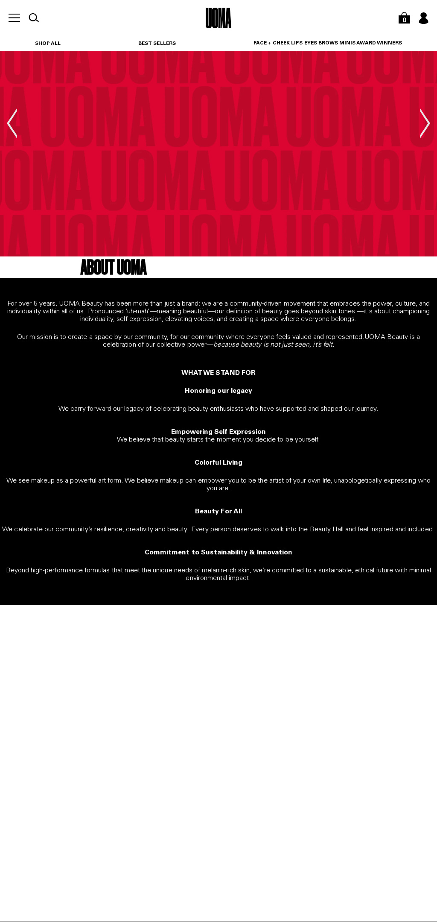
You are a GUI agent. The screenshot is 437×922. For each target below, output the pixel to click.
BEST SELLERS (157, 43)
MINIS (347, 43)
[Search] (34, 17)
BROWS (328, 43)
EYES (310, 43)
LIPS (297, 43)
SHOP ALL (48, 43)
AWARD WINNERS (379, 43)
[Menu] (14, 18)
